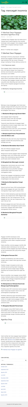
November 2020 (4, 378)
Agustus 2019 (4, 394)
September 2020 (5, 380)
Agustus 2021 (4, 372)
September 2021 (4, 369)
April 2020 (3, 389)
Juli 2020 (3, 386)
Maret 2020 (3, 392)
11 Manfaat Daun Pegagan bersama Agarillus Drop (11, 34)
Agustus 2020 (4, 383)
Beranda (2, 7)
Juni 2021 (3, 375)
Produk (3, 36)
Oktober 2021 (4, 366)
